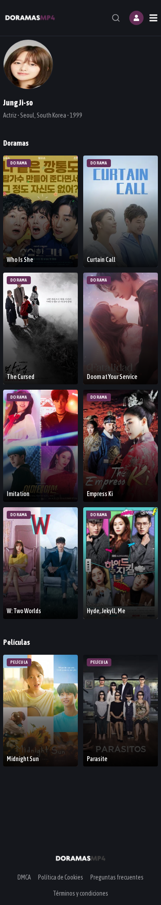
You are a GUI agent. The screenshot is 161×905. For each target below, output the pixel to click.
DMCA (24, 877)
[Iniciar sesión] (136, 18)
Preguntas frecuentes (117, 877)
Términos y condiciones (80, 893)
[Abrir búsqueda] (116, 18)
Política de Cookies (60, 877)
